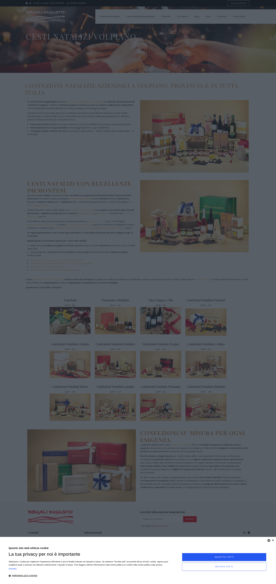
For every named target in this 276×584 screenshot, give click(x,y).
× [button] (273, 540)
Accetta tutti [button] (224, 557)
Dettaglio (13, 568)
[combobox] (268, 540)
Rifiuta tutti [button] (224, 566)
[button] (93, 576)
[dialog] (138, 560)
